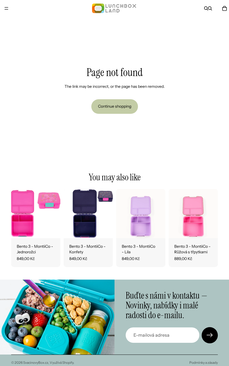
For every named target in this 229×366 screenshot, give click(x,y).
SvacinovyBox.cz (35, 362)
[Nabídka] (6, 8)
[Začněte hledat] (206, 8)
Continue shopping (114, 106)
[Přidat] (52, 230)
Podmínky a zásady (203, 362)
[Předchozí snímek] (17, 213)
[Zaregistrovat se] (210, 335)
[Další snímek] (54, 213)
